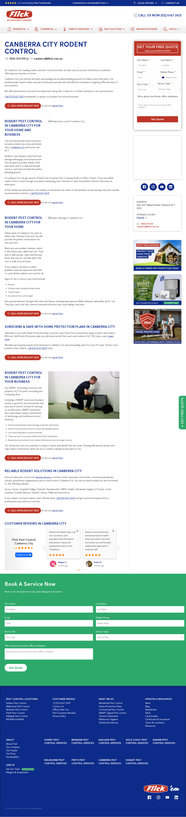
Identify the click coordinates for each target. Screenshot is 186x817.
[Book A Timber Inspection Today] (157, 255)
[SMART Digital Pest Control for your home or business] (157, 290)
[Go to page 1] (79, 570)
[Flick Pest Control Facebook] (144, 187)
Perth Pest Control (15, 713)
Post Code (142, 84)
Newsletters (151, 709)
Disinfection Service (108, 722)
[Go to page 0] (76, 570)
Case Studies (151, 716)
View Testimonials (42, 3)
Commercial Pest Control (111, 709)
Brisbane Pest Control (17, 709)
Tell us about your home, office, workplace (157, 96)
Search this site (36, 808)
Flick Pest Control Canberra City (24, 541)
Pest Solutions (113, 29)
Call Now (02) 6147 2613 (24, 105)
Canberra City (18, 147)
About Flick (11, 743)
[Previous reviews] (45, 547)
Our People (11, 750)
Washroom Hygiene (146, 29)
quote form (57, 105)
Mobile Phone (167, 72)
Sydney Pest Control (16, 703)
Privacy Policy (59, 716)
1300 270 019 (17, 58)
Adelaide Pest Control (17, 716)
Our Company (13, 747)
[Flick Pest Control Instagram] (153, 187)
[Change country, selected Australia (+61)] (164, 77)
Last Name (165, 60)
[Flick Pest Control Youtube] (162, 187)
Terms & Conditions (155, 722)
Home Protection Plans (110, 706)
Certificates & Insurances (157, 719)
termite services (43, 477)
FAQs (148, 713)
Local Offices (145, 3)
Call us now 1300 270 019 (157, 51)
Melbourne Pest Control (17, 706)
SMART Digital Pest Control (112, 713)
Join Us (173, 29)
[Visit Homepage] (162, 789)
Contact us (172, 3)
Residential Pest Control (110, 703)
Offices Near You (60, 709)
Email (139, 72)
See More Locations (15, 719)
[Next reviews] (117, 547)
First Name (142, 60)
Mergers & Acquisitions (17, 772)
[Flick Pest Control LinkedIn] (170, 187)
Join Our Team (20, 769)
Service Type (164, 83)
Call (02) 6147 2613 (14, 96)
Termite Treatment (79, 29)
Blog (147, 706)
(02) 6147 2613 (63, 703)
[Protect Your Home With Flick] (157, 326)
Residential (19, 29)
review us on (22, 554)
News (148, 703)
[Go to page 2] (81, 570)
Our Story (11, 753)
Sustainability (12, 757)
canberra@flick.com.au (48, 58)
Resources (150, 725)
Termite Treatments (108, 716)
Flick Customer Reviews (64, 713)
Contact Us (58, 706)
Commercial (47, 29)
